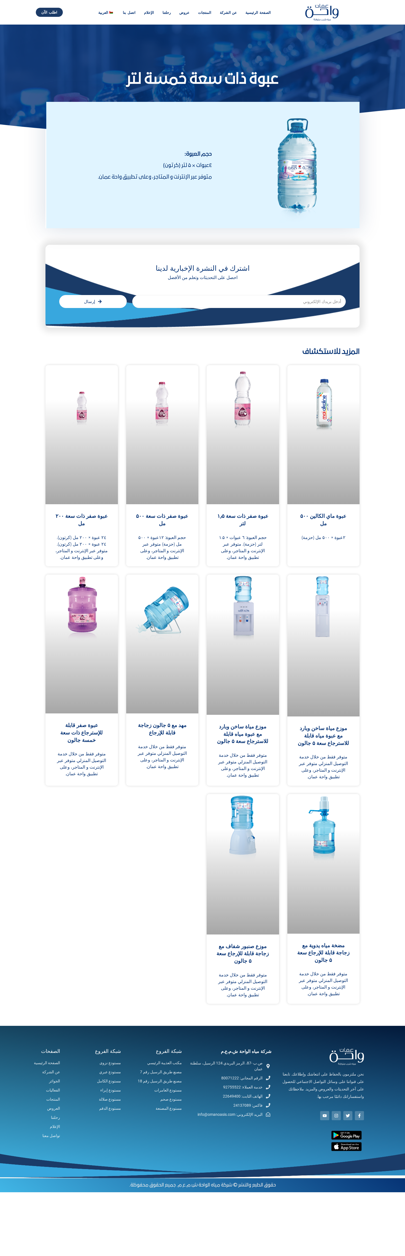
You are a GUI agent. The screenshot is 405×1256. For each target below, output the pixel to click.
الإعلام (149, 12)
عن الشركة (228, 12)
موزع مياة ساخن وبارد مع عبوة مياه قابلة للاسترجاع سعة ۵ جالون (323, 735)
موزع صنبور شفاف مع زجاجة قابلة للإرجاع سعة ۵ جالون (243, 953)
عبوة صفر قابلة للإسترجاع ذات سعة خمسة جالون (81, 732)
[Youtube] (324, 1115)
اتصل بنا (129, 12)
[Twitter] (347, 1115)
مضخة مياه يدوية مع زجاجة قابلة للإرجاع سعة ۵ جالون (323, 952)
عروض (184, 12)
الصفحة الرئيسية (258, 12)
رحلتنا (167, 12)
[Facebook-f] (359, 1115)
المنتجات (204, 12)
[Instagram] (336, 1115)
